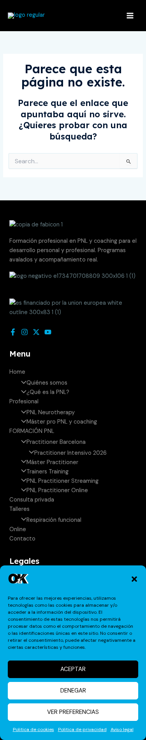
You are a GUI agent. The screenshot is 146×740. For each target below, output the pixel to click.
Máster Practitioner (52, 462)
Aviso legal (122, 729)
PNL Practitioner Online (57, 490)
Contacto (22, 538)
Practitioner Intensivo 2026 (70, 453)
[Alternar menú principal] (130, 15)
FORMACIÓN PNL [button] (31, 431)
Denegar (73, 690)
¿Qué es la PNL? (47, 392)
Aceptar (73, 669)
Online (17, 529)
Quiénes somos (46, 383)
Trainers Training (47, 471)
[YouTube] (47, 332)
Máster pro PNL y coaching (61, 422)
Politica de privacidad (82, 729)
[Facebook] (12, 332)
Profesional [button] (24, 401)
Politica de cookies (33, 729)
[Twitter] (36, 332)
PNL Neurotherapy (50, 412)
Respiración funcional (53, 520)
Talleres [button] (19, 509)
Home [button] (17, 372)
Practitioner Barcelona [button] (56, 442)
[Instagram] (24, 332)
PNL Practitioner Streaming (62, 481)
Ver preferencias (73, 712)
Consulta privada (31, 499)
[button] (134, 579)
